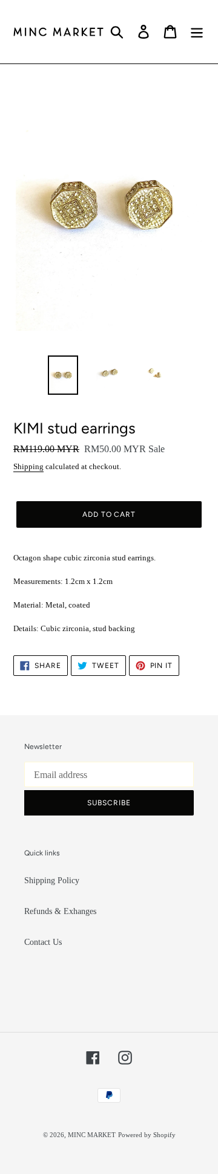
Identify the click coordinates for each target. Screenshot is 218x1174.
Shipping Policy (51, 880)
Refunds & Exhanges (60, 911)
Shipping (28, 466)
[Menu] (196, 32)
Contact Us (43, 942)
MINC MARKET (92, 1134)
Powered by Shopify (147, 1134)
